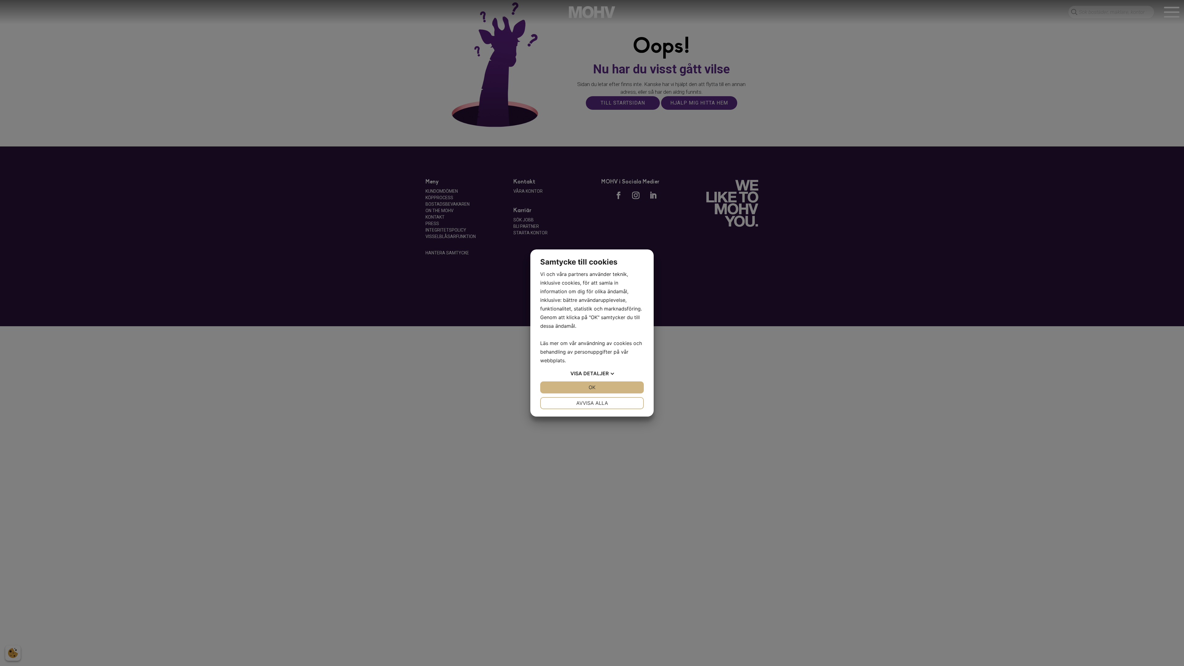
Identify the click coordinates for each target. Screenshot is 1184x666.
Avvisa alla (592, 403)
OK (592, 387)
